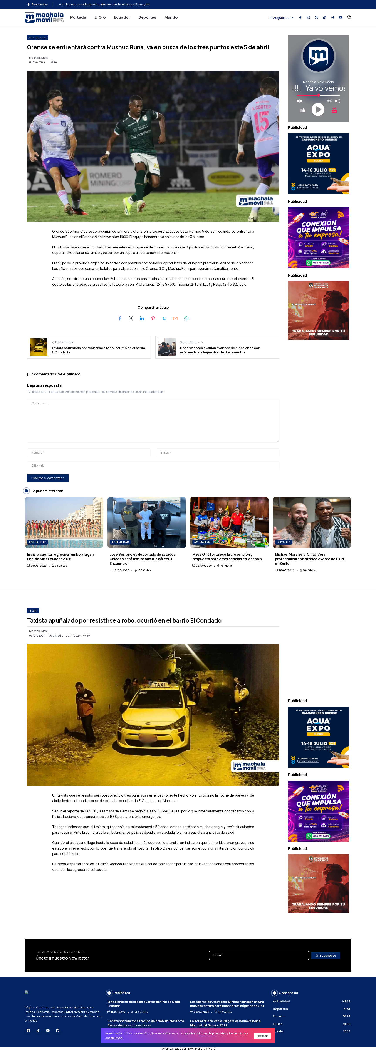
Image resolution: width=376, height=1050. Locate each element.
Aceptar (262, 1036)
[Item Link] (64, 522)
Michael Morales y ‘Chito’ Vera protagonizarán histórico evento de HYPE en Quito (310, 559)
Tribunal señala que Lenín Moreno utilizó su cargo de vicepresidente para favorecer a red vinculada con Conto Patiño (136, 4)
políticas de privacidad (211, 1033)
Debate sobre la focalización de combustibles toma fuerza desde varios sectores (145, 1023)
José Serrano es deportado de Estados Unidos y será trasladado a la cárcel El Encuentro (142, 559)
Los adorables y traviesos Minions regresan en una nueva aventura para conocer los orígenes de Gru (227, 1004)
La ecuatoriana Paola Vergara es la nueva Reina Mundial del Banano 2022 (225, 1023)
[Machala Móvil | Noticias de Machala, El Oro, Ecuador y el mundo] (44, 17)
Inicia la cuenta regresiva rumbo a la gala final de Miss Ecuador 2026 (60, 556)
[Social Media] (300, 17)
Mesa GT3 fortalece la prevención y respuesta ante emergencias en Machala (227, 556)
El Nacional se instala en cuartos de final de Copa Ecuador (143, 1004)
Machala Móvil (38, 58)
